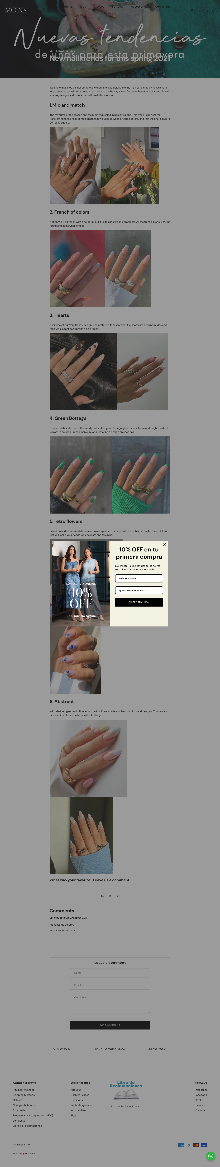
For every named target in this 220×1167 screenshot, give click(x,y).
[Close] (164, 544)
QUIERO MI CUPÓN (139, 602)
